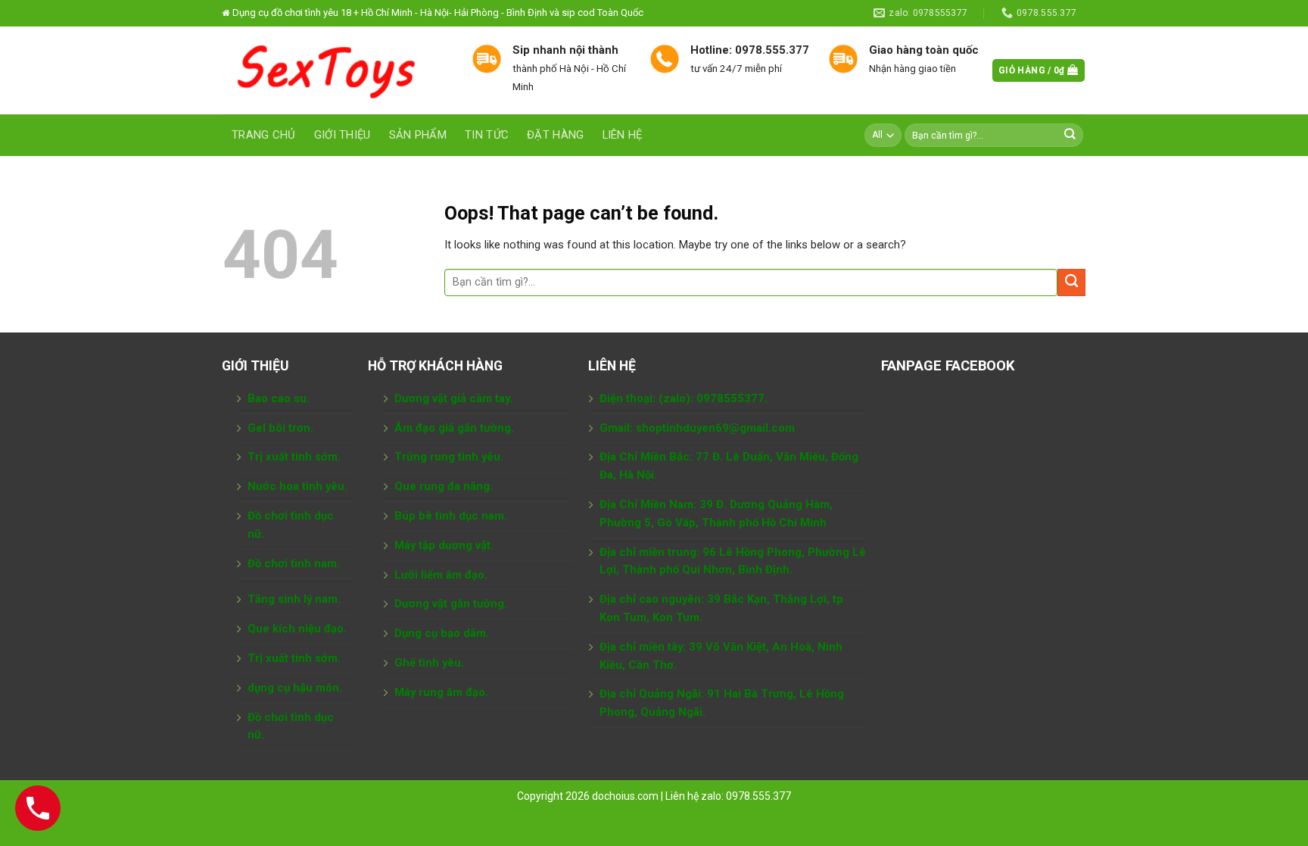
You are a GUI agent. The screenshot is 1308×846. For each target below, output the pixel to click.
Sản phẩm (418, 135)
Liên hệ (623, 135)
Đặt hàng (555, 135)
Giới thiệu (342, 135)
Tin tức (487, 135)
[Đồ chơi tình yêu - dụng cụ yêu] (336, 70)
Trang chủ (264, 135)
